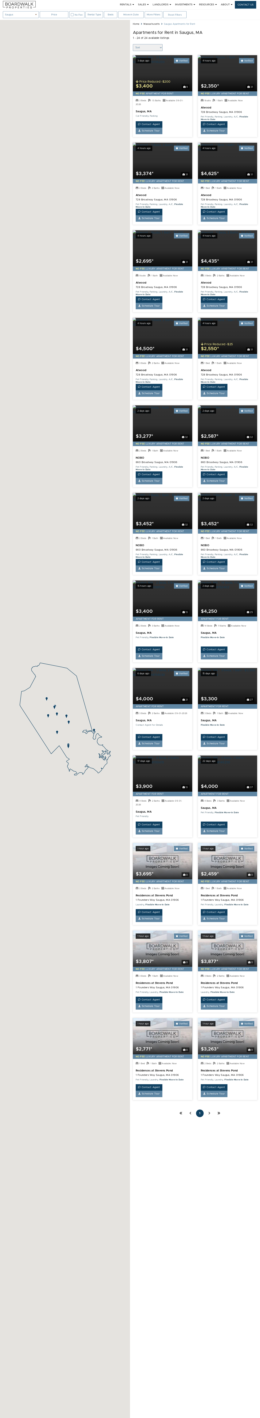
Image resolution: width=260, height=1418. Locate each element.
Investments (183, 4)
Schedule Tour (150, 131)
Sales (142, 4)
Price (54, 15)
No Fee (79, 15)
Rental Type (94, 15)
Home (136, 24)
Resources (206, 4)
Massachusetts (152, 24)
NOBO (140, 458)
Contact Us (246, 5)
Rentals (125, 4)
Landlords (160, 4)
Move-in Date (131, 15)
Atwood (206, 107)
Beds (112, 15)
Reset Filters (175, 15)
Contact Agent (150, 124)
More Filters (153, 15)
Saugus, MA (144, 111)
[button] (46, 699)
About (225, 4)
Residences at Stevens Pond (154, 895)
